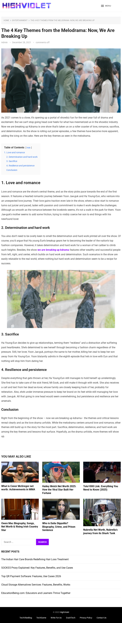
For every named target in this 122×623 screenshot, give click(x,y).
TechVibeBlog (26, 618)
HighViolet (64, 612)
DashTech (70, 618)
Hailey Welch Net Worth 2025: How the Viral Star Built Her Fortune (59, 490)
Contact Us (101, 618)
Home (6, 20)
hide (28, 147)
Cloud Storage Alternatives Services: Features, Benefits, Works (35, 584)
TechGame (41, 618)
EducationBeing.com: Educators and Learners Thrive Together (35, 593)
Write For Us (56, 618)
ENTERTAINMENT (19, 20)
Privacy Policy (86, 618)
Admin (4, 42)
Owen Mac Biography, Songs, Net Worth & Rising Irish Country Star (19, 527)
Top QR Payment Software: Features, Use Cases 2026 (31, 576)
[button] (106, 6)
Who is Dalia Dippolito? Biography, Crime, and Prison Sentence (58, 527)
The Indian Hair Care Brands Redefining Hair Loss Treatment (35, 559)
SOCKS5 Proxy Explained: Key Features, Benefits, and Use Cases (37, 567)
